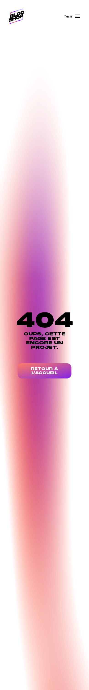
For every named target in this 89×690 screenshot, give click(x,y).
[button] (72, 15)
